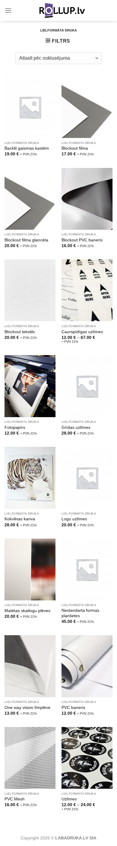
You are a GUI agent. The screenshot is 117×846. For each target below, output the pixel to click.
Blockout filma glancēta (26, 240)
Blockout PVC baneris (82, 240)
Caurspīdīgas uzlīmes (82, 332)
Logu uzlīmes (74, 519)
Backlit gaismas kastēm (26, 148)
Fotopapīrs (14, 427)
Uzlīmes (69, 799)
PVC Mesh (14, 799)
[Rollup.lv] (62, 10)
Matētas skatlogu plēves (27, 610)
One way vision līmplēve (27, 707)
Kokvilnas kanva (19, 519)
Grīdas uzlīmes (76, 427)
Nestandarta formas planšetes (80, 613)
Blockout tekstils (19, 332)
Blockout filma (75, 148)
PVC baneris (73, 707)
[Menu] (8, 10)
